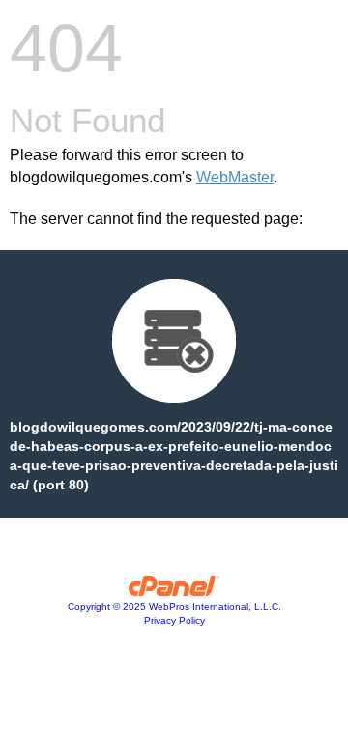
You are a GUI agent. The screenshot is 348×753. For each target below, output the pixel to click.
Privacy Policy (174, 620)
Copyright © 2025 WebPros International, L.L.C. (174, 606)
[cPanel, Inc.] (174, 591)
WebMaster (235, 177)
